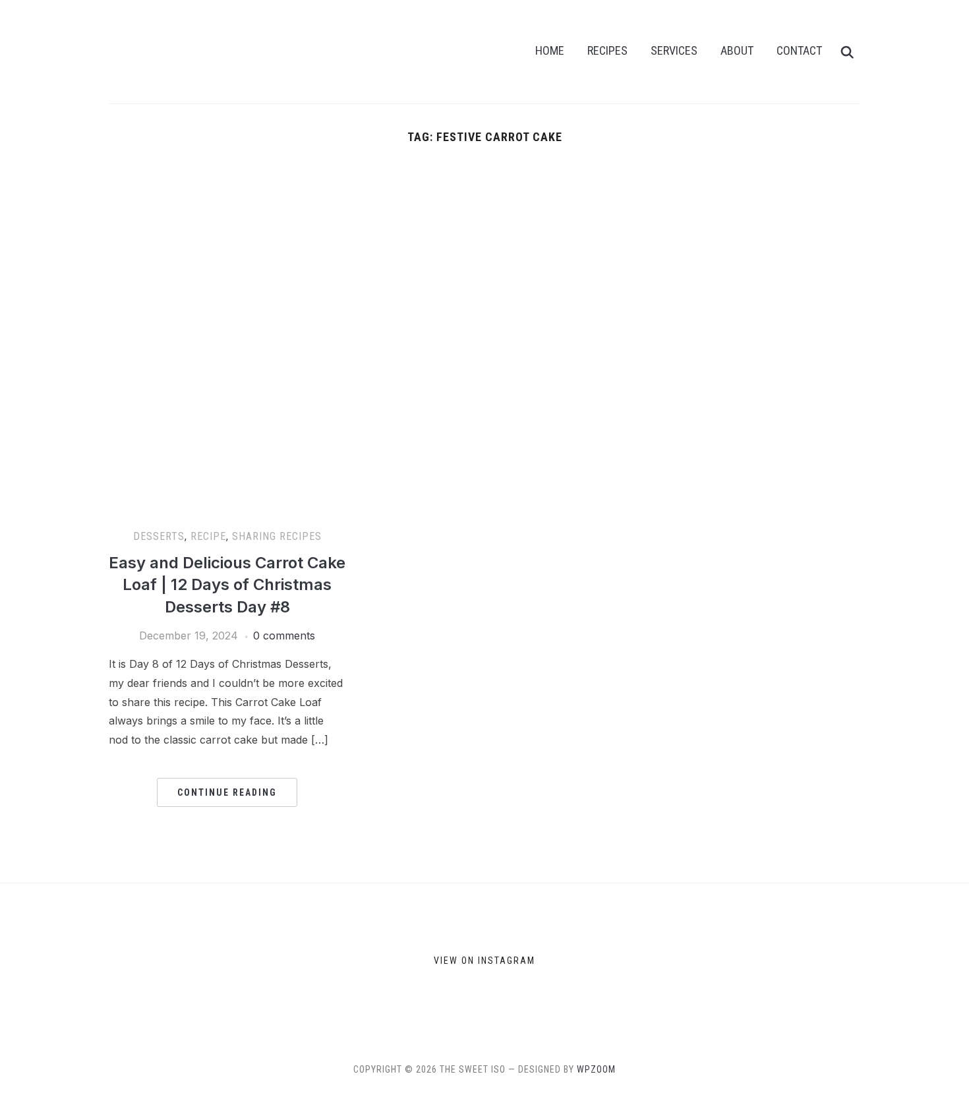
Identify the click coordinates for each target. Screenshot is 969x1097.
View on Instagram (484, 960)
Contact (799, 50)
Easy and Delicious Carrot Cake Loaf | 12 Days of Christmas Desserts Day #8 (227, 584)
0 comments (284, 635)
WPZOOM (596, 1069)
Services (674, 50)
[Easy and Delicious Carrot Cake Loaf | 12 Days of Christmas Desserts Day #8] (227, 170)
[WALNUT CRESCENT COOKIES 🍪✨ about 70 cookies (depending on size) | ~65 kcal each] (238, 962)
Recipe (208, 536)
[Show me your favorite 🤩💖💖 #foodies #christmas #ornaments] (556, 962)
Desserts (159, 536)
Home (549, 50)
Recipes (607, 50)
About (736, 50)
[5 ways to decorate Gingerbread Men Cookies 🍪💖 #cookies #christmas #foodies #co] (79, 962)
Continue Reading (227, 792)
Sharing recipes (277, 536)
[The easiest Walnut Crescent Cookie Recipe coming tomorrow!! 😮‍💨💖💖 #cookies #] (397, 962)
